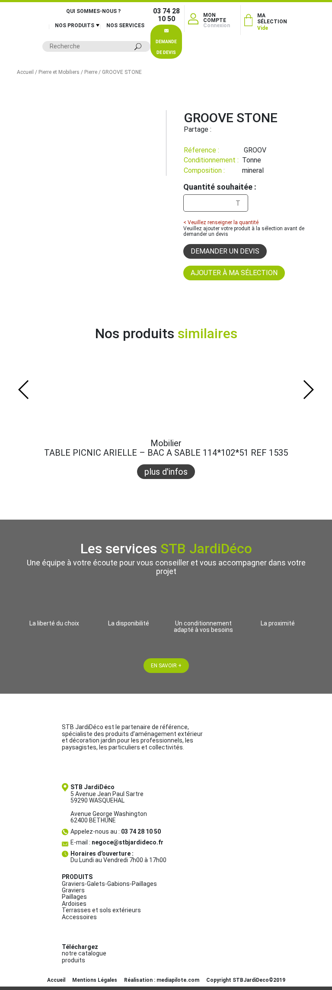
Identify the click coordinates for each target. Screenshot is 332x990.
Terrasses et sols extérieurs (101, 910)
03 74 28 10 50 (166, 14)
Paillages (74, 896)
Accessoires (79, 917)
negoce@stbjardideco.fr (127, 842)
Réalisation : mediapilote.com (161, 980)
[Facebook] (218, 129)
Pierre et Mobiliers (59, 72)
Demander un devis (225, 251)
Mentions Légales (94, 980)
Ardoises (74, 903)
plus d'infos (166, 471)
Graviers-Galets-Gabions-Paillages (109, 883)
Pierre (90, 72)
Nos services (125, 25)
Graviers (73, 890)
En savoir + (166, 666)
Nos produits (74, 25)
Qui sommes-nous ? (93, 11)
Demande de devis (166, 47)
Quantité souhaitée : (219, 187)
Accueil (25, 72)
